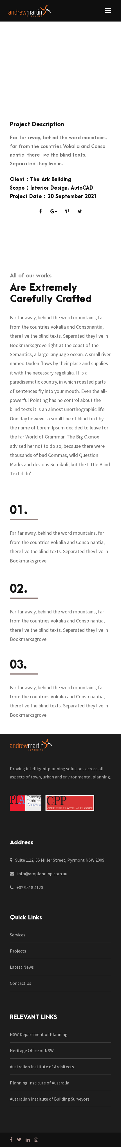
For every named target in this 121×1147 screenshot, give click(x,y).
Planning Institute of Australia (39, 1083)
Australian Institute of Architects (42, 1066)
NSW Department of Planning (39, 1034)
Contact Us (20, 983)
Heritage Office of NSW (32, 1050)
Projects (18, 951)
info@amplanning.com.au (42, 873)
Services (17, 935)
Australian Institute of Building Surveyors (49, 1099)
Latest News (22, 967)
